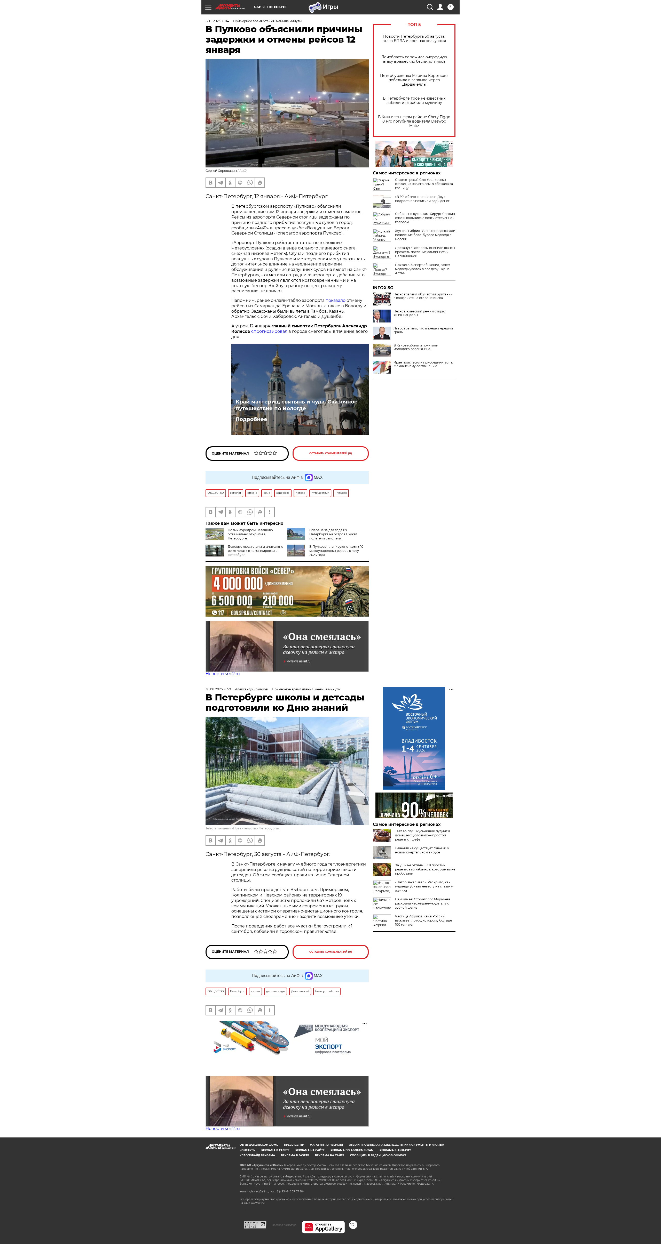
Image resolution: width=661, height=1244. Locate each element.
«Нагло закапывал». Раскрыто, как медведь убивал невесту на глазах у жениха (424, 886)
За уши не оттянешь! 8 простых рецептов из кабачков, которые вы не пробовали (425, 869)
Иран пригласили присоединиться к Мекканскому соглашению (423, 364)
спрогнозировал (269, 331)
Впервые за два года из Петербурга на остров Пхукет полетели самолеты (333, 534)
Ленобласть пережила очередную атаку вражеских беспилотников (414, 59)
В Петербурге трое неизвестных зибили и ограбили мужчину (414, 100)
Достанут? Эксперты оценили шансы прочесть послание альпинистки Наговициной (425, 252)
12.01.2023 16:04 (217, 21)
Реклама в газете (275, 1150)
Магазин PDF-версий (326, 1144)
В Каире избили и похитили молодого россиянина (416, 347)
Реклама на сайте (310, 1150)
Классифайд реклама (257, 1155)
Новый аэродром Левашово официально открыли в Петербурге (250, 534)
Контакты (247, 1150)
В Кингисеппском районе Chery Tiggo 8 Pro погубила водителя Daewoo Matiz (414, 121)
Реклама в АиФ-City (395, 1150)
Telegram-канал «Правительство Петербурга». (243, 828)
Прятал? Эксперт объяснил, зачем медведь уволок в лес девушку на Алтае (422, 269)
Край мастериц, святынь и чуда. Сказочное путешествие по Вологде (296, 405)
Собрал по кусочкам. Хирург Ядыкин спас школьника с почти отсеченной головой (425, 218)
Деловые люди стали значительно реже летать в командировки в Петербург (255, 551)
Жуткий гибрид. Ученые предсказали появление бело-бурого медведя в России (425, 235)
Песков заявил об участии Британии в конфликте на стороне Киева (423, 296)
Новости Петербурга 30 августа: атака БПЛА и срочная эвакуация (414, 38)
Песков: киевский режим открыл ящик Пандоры (420, 313)
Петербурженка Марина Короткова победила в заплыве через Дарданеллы (414, 80)
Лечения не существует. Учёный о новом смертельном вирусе (422, 850)
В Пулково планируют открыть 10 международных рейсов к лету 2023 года (336, 551)
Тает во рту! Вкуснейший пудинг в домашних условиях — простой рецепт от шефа (422, 835)
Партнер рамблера (284, 1224)
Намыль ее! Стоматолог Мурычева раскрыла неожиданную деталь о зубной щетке (423, 903)
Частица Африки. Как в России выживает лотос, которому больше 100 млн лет (423, 920)
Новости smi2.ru (223, 673)
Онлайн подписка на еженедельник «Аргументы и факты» (396, 1144)
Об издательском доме (259, 1144)
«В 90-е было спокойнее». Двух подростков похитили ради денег (422, 199)
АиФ (243, 171)
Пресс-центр (294, 1144)
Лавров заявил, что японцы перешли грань (423, 330)
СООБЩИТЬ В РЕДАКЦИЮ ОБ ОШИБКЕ (378, 1155)
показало (335, 300)
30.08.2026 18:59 (218, 689)
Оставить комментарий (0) (330, 453)
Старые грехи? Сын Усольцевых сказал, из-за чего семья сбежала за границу (424, 184)
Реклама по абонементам (352, 1150)
